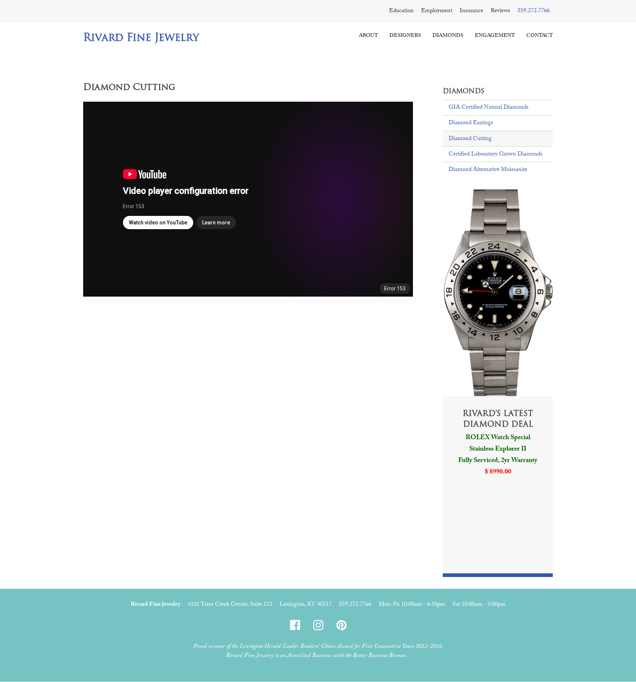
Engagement (495, 36)
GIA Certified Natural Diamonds (489, 108)
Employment (436, 11)
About (368, 36)
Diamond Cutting (470, 139)
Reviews (500, 11)
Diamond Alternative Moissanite (488, 170)
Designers (405, 36)
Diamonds (447, 36)
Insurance (471, 11)
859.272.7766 (533, 11)
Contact (539, 36)
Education (401, 11)
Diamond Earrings (471, 123)
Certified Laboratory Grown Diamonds (496, 155)
